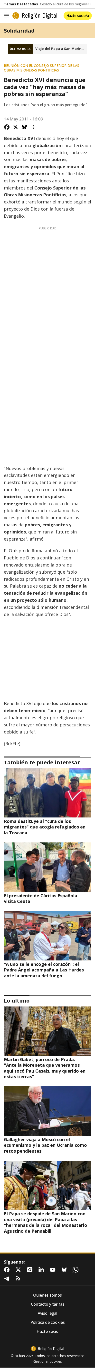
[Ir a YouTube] (53, 1270)
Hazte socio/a (77, 15)
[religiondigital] (47, 1349)
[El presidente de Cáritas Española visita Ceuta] (47, 867)
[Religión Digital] (34, 15)
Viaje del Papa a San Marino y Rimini (61, 49)
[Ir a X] (19, 1270)
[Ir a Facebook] (8, 1270)
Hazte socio (47, 1331)
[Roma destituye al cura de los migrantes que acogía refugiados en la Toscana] (47, 792)
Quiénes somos (47, 1295)
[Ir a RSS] (19, 1278)
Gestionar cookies (47, 1361)
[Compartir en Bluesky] (24, 127)
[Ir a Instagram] (31, 1270)
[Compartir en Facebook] (7, 127)
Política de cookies (47, 1322)
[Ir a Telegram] (8, 1278)
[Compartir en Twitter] (16, 127)
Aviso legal (47, 1313)
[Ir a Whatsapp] (76, 1270)
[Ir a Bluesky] (65, 1270)
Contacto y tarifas (47, 1304)
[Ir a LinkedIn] (42, 1270)
